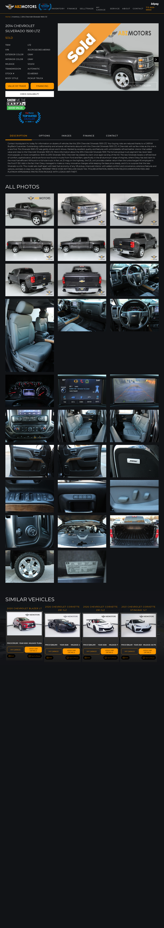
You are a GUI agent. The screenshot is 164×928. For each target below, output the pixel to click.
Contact (138, 8)
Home (7, 17)
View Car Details (33, 650)
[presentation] (156, 59)
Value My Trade (17, 86)
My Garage (101, 8)
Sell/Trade (87, 8)
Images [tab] (66, 136)
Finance (72, 8)
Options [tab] (44, 136)
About (126, 8)
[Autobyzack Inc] (20, 7)
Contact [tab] (112, 136)
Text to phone (35, 656)
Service (115, 8)
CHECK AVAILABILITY (29, 94)
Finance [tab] (89, 136)
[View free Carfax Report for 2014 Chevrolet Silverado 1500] (16, 104)
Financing (42, 86)
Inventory (16, 17)
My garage (16, 650)
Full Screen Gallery (139, 85)
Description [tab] (18, 136)
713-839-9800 (150, 8)
